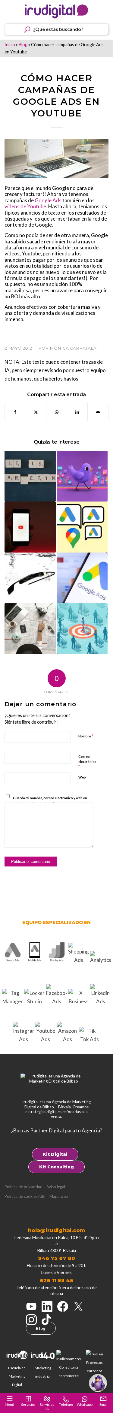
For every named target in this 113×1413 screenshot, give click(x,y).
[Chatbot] (98, 1383)
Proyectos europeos (94, 1366)
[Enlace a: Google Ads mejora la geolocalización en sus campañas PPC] (30, 628)
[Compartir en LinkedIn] (77, 412)
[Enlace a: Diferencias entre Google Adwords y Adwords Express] (82, 578)
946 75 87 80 (56, 1258)
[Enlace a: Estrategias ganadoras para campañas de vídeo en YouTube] (82, 476)
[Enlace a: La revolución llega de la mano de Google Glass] (30, 578)
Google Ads (48, 200)
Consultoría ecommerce (68, 1371)
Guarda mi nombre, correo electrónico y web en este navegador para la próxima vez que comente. (51, 800)
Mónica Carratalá (73, 348)
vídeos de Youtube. (26, 206)
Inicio (10, 44)
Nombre (85, 736)
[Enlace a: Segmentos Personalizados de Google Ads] (82, 628)
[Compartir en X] (36, 412)
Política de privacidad (23, 1186)
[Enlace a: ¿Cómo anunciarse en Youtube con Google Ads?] (30, 527)
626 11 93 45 (56, 1280)
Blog (23, 44)
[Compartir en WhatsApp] (56, 412)
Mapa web (58, 1196)
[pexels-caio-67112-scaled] (56, 158)
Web (82, 777)
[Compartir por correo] (98, 412)
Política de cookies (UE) (25, 1196)
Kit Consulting (56, 1167)
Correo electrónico (87, 762)
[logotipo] (56, 11)
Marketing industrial (43, 1372)
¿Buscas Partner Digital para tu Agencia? (56, 1130)
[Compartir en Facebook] (15, 412)
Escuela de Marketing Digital (17, 1376)
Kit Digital (55, 1154)
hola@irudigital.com (56, 1230)
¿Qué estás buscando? (58, 29)
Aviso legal (55, 1186)
